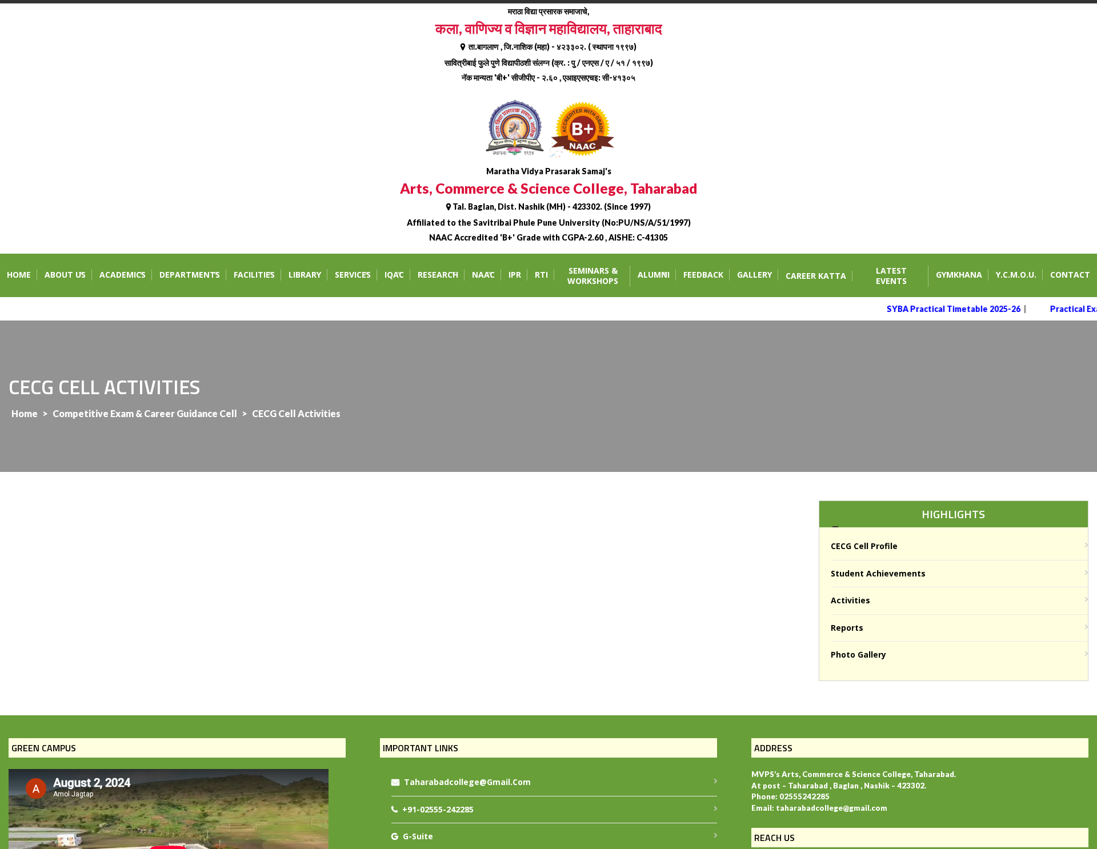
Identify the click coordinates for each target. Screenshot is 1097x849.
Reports (847, 627)
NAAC (483, 274)
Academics (122, 274)
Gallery (754, 274)
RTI (541, 274)
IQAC (394, 274)
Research (438, 274)
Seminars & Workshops (592, 276)
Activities (850, 600)
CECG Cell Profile (864, 545)
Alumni (654, 274)
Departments (189, 274)
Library (305, 274)
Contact (1070, 274)
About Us (65, 274)
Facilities (254, 274)
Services (353, 274)
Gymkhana (959, 274)
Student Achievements (878, 573)
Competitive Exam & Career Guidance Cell (145, 413)
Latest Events (891, 276)
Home (19, 274)
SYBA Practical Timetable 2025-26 (944, 309)
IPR (515, 274)
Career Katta (816, 276)
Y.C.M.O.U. (1016, 274)
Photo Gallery (858, 654)
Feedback (703, 274)
